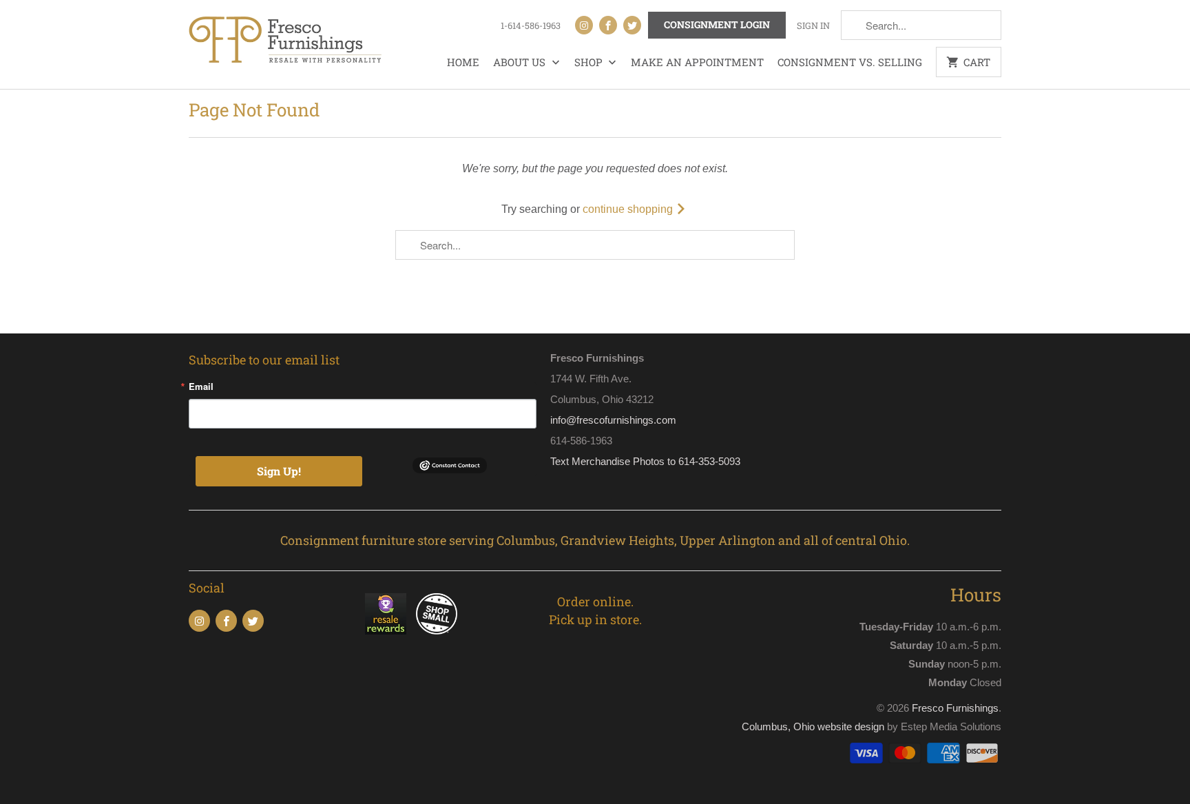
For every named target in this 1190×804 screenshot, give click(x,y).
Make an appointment (697, 62)
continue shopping (629, 209)
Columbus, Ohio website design (813, 726)
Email (201, 386)
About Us (520, 62)
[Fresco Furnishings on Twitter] (632, 25)
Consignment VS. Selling (849, 62)
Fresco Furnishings (955, 708)
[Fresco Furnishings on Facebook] (608, 25)
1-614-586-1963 (531, 25)
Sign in (813, 25)
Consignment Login (717, 24)
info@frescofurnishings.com (613, 420)
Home (463, 62)
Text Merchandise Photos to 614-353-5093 (645, 461)
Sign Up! (279, 471)
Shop (589, 62)
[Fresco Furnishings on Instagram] (584, 25)
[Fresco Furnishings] (285, 41)
